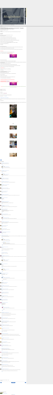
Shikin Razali (3, 312)
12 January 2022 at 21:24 (7, 166)
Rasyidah (2, 333)
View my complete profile (5, 393)
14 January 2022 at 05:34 (6, 285)
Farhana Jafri (3, 221)
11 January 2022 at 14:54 (6, 170)
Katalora (2, 357)
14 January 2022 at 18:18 (5, 295)
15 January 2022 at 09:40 (5, 302)
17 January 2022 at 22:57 (7, 277)
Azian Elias (3, 194)
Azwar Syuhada (3, 255)
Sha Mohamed (3, 201)
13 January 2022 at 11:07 (7, 217)
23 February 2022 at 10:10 (6, 364)
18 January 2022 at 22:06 (6, 312)
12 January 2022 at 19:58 (5, 225)
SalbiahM (2, 364)
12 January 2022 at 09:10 (6, 201)
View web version (13, 383)
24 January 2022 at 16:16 (6, 333)
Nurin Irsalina (3, 170)
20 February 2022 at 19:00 (5, 357)
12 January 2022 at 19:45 (6, 221)
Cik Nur (2, 302)
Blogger (14, 394)
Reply (2, 164)
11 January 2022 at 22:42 (6, 181)
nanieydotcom (3, 285)
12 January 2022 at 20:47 (4, 228)
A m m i (2, 295)
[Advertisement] (13, 4)
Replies (3, 165)
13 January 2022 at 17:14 (7, 255)
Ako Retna (4, 277)
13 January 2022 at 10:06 (7, 239)
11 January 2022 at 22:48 (7, 184)
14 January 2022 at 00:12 (5, 282)
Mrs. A (2, 197)
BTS (3, 166)
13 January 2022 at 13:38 (5, 252)
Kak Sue (2, 225)
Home (13, 382)
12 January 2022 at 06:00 (6, 194)
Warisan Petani (3, 184)
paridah (3, 217)
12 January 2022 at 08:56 (5, 197)
